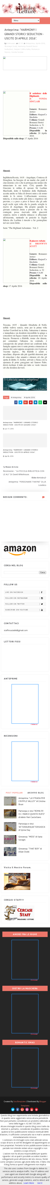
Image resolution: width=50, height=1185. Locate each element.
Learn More (28, 1183)
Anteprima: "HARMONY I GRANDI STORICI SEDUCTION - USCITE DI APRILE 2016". (20, 451)
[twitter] (13, 1109)
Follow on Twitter (15, 604)
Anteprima (30, 43)
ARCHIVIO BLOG (36, 792)
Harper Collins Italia (22, 49)
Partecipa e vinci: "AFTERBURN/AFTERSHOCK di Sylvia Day (31, 826)
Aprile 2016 (40, 43)
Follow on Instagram (16, 598)
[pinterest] (36, 1109)
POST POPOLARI (14, 792)
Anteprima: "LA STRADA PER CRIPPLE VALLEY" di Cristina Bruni (31, 801)
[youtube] (31, 1109)
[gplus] (22, 1109)
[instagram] (27, 1109)
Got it (39, 1183)
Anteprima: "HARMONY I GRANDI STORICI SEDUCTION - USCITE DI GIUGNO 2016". (20, 423)
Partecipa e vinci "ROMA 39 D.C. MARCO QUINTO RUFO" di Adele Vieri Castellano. (31, 813)
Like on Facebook (14, 592)
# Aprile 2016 (29, 397)
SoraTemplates (19, 1101)
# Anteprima (16, 397)
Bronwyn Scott (11, 46)
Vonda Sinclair (17, 52)
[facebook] (17, 1109)
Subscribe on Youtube (16, 610)
